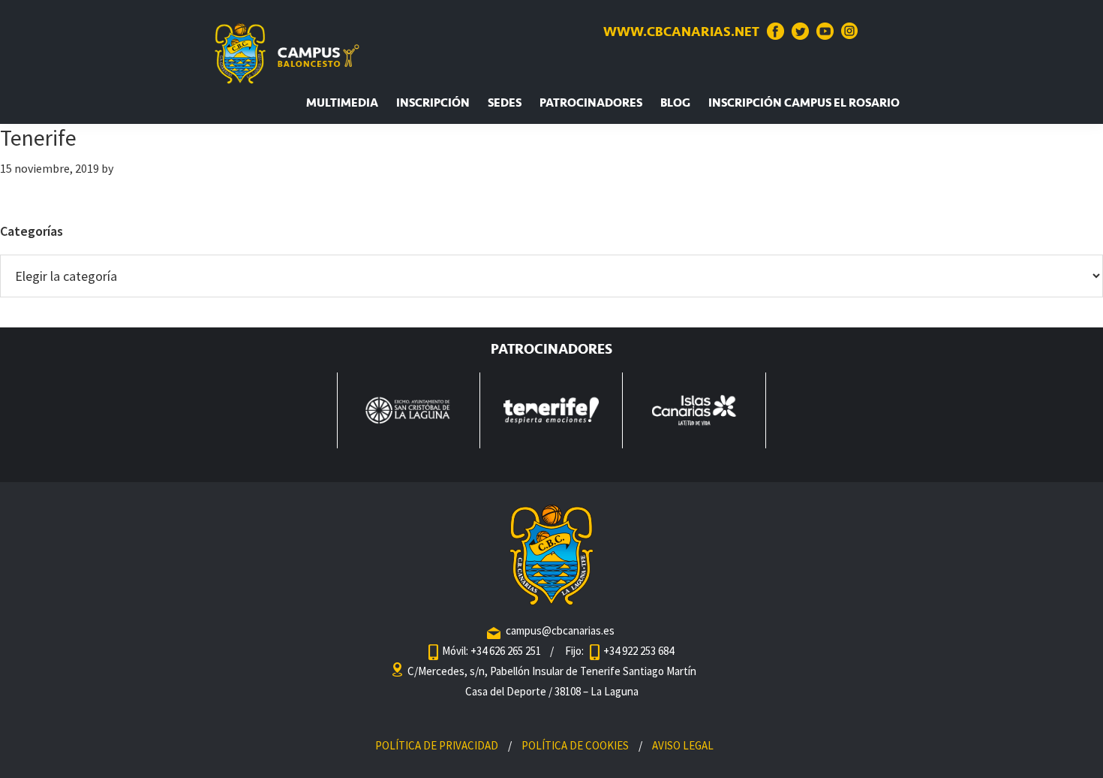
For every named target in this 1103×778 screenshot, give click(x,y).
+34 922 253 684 (638, 651)
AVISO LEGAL (683, 745)
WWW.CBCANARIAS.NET (681, 31)
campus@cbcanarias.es (560, 630)
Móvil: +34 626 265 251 (492, 651)
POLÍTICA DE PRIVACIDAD (436, 745)
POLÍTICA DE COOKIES (575, 745)
